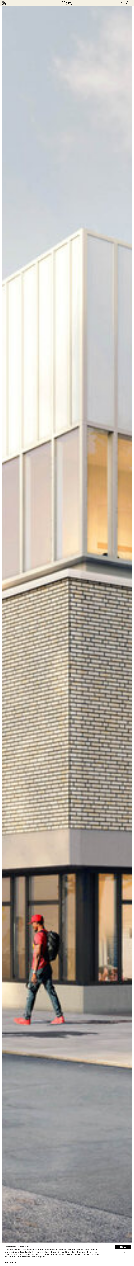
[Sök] (127, 3)
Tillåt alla (123, 1247)
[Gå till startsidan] (4, 3)
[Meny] (130, 3)
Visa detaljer (9, 1262)
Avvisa (123, 1252)
